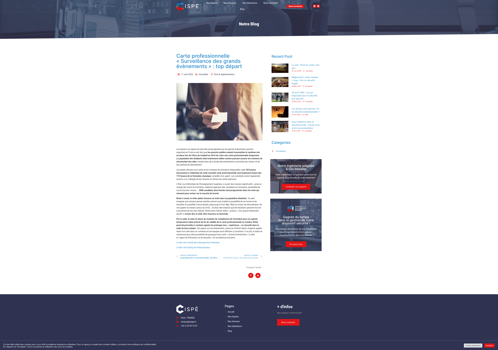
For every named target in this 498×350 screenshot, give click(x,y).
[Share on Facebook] (250, 275)
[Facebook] (318, 6)
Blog (242, 9)
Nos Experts (212, 3)
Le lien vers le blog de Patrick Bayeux (193, 247)
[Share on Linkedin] (258, 275)
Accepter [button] (489, 345)
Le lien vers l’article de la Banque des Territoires (197, 242)
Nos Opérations (250, 3)
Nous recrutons (270, 3)
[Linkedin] (314, 6)
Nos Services (230, 3)
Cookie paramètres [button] (473, 345)
